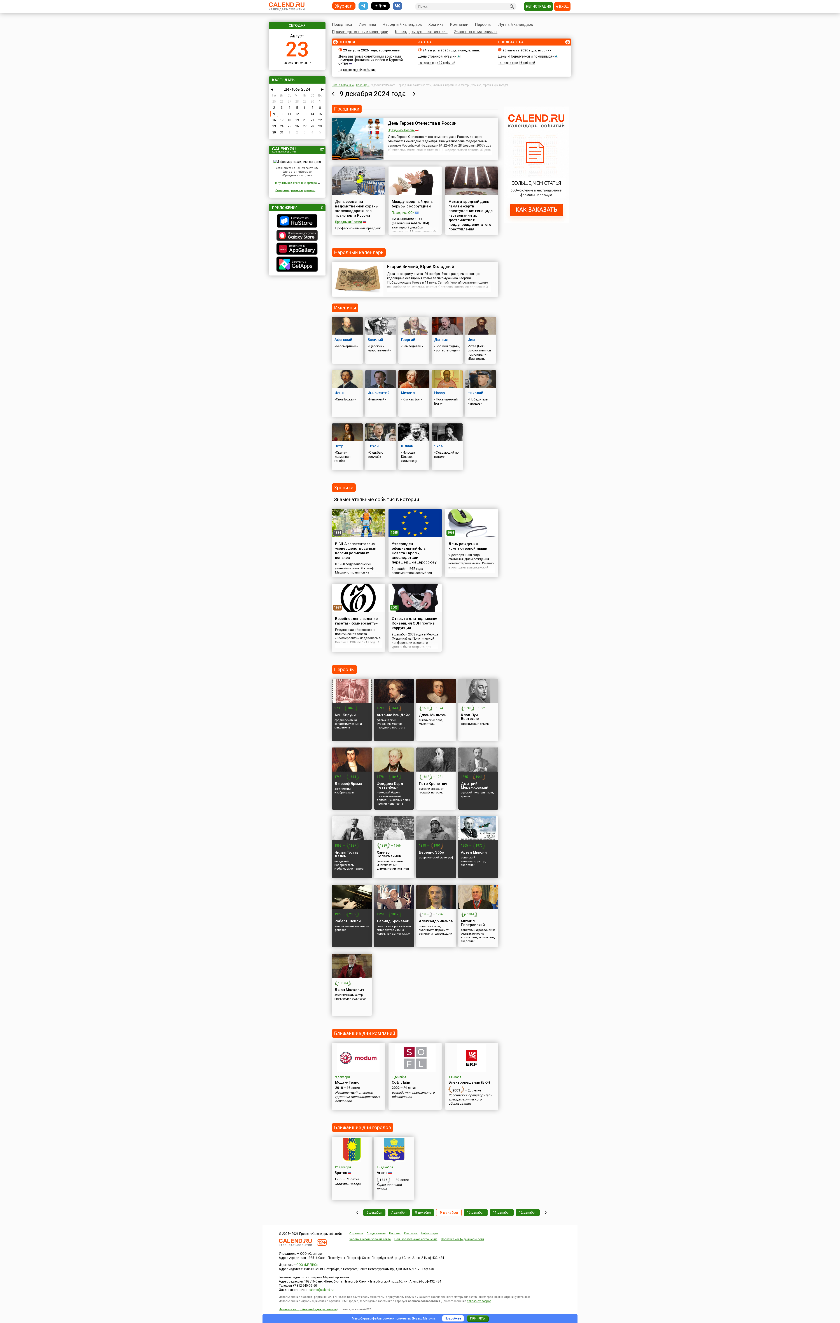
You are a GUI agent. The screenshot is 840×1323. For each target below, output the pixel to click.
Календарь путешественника (421, 31)
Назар (439, 393)
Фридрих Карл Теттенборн (390, 785)
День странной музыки (437, 56)
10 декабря (475, 1212)
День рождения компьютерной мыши (467, 546)
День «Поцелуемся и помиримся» (526, 56)
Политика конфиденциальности (462, 1239)
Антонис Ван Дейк (393, 715)
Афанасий (343, 339)
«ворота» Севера (347, 1184)
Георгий (408, 339)
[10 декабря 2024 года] (414, 93)
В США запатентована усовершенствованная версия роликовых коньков (355, 551)
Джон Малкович (349, 990)
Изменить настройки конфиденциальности (308, 1309)
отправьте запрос (479, 1301)
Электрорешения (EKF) (469, 1082)
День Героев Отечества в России (422, 123)
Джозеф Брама (348, 783)
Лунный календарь (515, 24)
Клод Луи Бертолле (470, 717)
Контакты (411, 1233)
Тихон (373, 446)
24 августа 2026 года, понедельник (451, 50)
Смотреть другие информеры (295, 190)
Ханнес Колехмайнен (389, 854)
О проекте (356, 1233)
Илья (339, 393)
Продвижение (376, 1233)
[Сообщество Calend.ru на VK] (397, 6)
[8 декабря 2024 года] (333, 93)
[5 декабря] (357, 1212)
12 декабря (527, 1212)
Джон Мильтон (432, 715)
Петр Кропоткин (433, 783)
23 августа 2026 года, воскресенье (371, 50)
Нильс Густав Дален (346, 854)
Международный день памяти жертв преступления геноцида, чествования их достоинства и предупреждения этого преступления (471, 215)
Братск (340, 1172)
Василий (375, 339)
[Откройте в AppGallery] (297, 249)
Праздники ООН (403, 212)
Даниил (441, 339)
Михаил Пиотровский (473, 923)
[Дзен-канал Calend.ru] (380, 6)
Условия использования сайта (370, 1239)
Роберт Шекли (347, 921)
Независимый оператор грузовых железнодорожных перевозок (357, 1097)
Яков (438, 446)
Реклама (395, 1233)
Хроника (435, 24)
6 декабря (374, 1212)
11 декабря (501, 1212)
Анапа (382, 1172)
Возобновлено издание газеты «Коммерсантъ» (356, 620)
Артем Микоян (474, 852)
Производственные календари (360, 31)
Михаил (408, 393)
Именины (367, 24)
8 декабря (423, 1212)
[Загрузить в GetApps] (297, 264)
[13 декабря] (546, 1212)
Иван (472, 339)
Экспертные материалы (475, 31)
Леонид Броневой (393, 921)
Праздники (342, 24)
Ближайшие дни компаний (364, 1033)
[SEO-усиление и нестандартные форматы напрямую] (536, 222)
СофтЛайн (401, 1082)
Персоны (483, 24)
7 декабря (398, 1212)
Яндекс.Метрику (424, 1318)
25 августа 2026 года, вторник (526, 50)
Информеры (429, 1233)
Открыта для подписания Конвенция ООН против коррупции (415, 623)
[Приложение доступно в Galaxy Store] (297, 236)
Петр (338, 446)
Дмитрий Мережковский (474, 785)
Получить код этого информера (295, 182)
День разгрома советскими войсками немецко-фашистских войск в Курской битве (370, 59)
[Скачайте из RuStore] (297, 221)
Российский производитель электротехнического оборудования (470, 1099)
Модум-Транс (347, 1082)
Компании (459, 24)
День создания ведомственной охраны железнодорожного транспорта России (356, 208)
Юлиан (407, 446)
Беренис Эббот (432, 852)
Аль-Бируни (345, 715)
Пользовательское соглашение (415, 1239)
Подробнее (453, 1318)
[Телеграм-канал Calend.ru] (363, 6)
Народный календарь (402, 24)
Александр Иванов (436, 921)
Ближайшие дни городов (362, 1127)
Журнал (344, 6)
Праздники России (401, 130)
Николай (475, 393)
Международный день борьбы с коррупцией (412, 203)
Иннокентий (379, 393)
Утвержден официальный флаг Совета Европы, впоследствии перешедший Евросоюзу (414, 553)
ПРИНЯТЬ (477, 1318)
